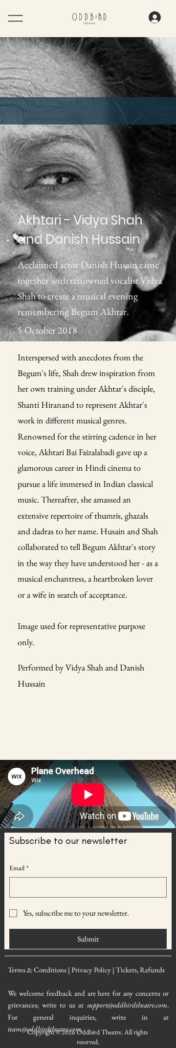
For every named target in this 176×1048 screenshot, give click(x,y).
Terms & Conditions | (39, 969)
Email (19, 867)
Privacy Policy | (93, 969)
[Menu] (29, 18)
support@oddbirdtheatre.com (127, 1004)
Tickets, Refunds (140, 969)
